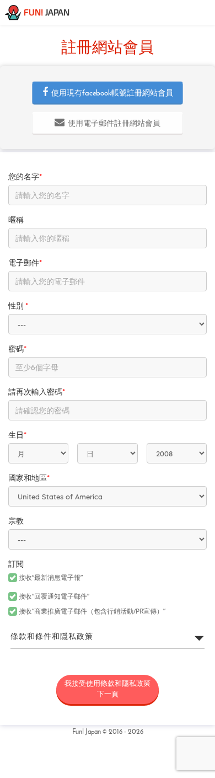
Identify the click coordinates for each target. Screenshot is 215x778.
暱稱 (16, 220)
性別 (18, 306)
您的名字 (25, 177)
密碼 (17, 349)
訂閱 (16, 565)
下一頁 (107, 689)
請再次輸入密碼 (36, 392)
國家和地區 (29, 479)
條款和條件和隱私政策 (51, 637)
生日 (17, 435)
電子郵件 (25, 263)
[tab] (107, 637)
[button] (108, 93)
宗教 (16, 522)
